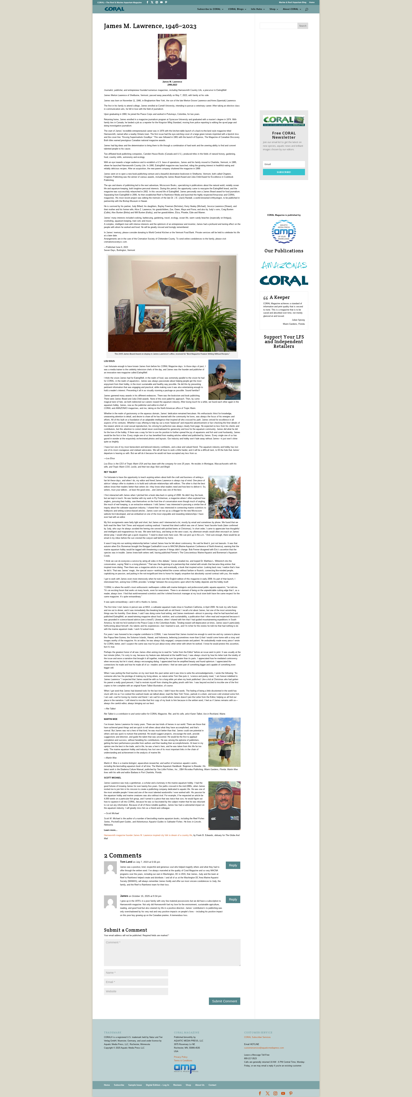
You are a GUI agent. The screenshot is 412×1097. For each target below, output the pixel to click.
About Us (199, 1085)
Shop (273, 9)
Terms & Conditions (183, 1060)
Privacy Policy (180, 1057)
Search (302, 25)
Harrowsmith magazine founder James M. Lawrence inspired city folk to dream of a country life (148, 835)
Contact (212, 1085)
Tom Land (126, 861)
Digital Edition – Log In (157, 1085)
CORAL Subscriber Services (257, 1037)
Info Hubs (256, 9)
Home (312, 2)
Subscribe (119, 1085)
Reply (233, 865)
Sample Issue (135, 1085)
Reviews (177, 1085)
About (291, 9)
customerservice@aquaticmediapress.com (264, 1048)
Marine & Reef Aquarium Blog (292, 2)
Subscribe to (209, 9)
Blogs (236, 9)
